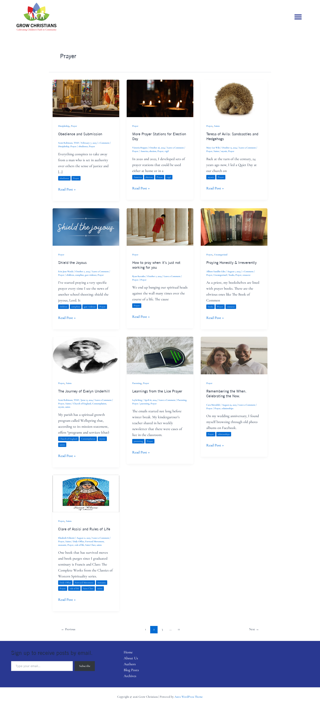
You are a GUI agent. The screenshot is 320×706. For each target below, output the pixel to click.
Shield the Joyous (72, 262)
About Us (131, 658)
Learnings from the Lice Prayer (157, 391)
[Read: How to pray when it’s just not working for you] (160, 226)
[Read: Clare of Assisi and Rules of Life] (86, 493)
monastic (62, 544)
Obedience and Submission (80, 134)
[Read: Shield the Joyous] (86, 226)
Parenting (136, 383)
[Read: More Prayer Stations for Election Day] (160, 98)
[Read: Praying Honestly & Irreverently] (234, 226)
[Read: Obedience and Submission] (86, 98)
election (152, 151)
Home (128, 652)
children (70, 275)
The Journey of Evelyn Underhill (84, 391)
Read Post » (67, 189)
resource (246, 275)
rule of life (79, 544)
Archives (130, 676)
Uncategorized (220, 254)
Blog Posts (131, 670)
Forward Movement (94, 541)
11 (179, 629)
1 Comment (104, 142)
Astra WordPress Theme (188, 697)
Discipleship (63, 126)
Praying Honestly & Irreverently (231, 262)
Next (254, 629)
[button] (298, 17)
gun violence (90, 275)
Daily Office (78, 541)
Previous (68, 629)
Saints (217, 126)
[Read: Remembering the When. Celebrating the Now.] (234, 355)
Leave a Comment (175, 147)
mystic (224, 151)
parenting (144, 403)
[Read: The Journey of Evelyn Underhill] (86, 355)
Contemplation (99, 403)
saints (67, 406)
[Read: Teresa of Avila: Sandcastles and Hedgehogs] (234, 98)
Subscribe (84, 666)
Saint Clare (90, 544)
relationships (227, 408)
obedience (83, 146)
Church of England (82, 403)
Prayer (74, 126)
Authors (130, 664)
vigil (167, 151)
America (144, 151)
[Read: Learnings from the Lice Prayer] (160, 355)
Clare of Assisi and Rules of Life (84, 529)
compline (79, 275)
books (231, 275)
